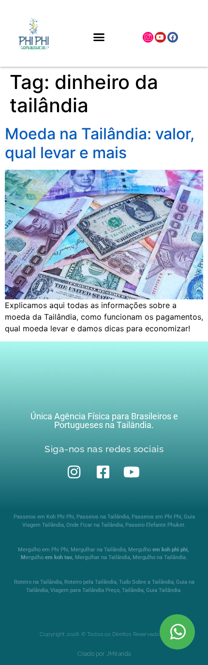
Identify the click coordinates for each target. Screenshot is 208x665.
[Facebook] (172, 37)
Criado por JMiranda (104, 653)
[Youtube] (160, 37)
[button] (99, 37)
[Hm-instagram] (148, 37)
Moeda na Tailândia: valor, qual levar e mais (99, 143)
